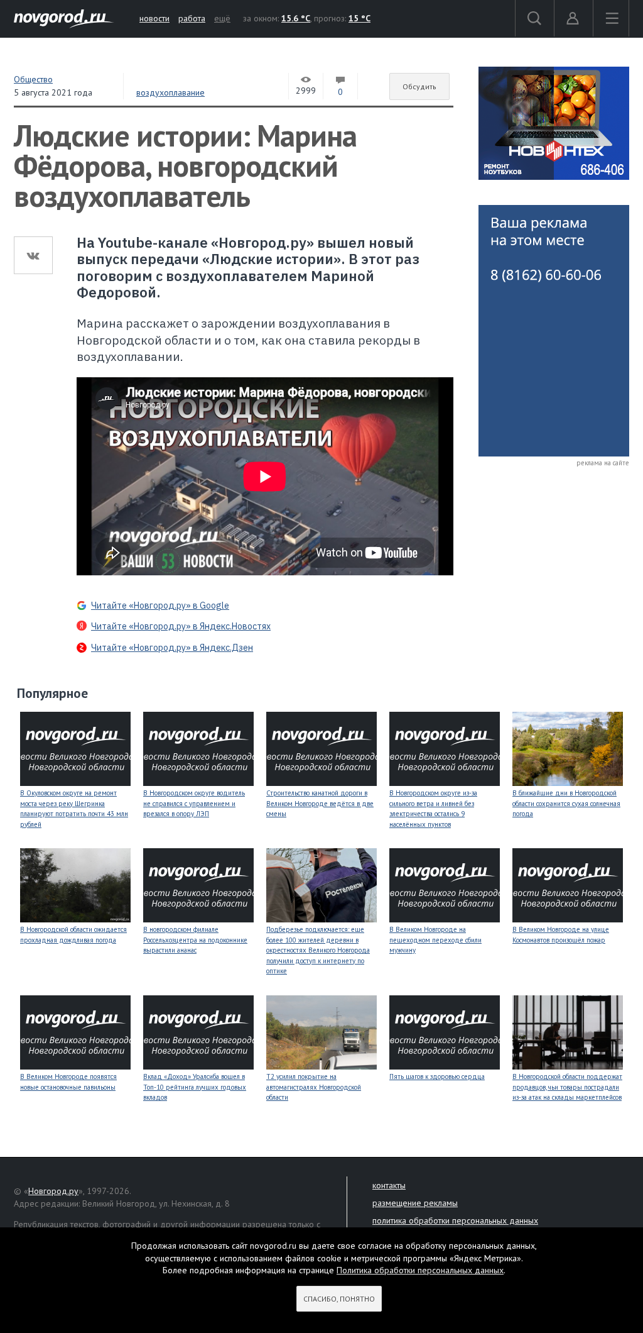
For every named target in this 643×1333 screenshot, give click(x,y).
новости (154, 18)
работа (191, 18)
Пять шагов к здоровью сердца (437, 1076)
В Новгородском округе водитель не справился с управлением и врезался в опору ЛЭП (194, 803)
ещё (222, 18)
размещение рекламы (415, 1203)
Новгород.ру (53, 1191)
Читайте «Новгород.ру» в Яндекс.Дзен (172, 647)
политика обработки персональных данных (455, 1220)
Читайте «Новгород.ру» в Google (160, 605)
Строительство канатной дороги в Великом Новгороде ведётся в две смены (320, 803)
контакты (389, 1185)
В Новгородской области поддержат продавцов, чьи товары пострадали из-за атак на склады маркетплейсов (567, 1087)
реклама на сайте (602, 462)
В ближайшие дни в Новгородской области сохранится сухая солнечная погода (566, 803)
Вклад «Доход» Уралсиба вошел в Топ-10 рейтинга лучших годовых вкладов (194, 1087)
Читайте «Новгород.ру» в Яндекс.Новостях (181, 626)
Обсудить (419, 86)
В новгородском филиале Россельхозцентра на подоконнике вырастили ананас (195, 939)
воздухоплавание (170, 92)
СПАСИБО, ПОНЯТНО (339, 1298)
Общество (33, 79)
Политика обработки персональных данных (420, 1270)
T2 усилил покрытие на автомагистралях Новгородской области (313, 1087)
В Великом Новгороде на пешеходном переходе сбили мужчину (435, 939)
